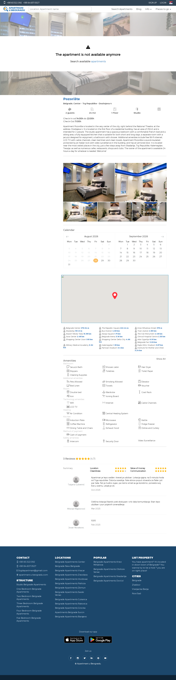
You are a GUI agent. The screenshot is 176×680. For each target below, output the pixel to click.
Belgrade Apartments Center (70, 562)
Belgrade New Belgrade (67, 566)
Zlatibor (136, 584)
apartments (98, 61)
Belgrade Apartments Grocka (70, 608)
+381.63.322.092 (14, 3)
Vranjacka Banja (140, 589)
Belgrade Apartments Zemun (70, 587)
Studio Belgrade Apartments (31, 584)
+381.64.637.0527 (31, 3)
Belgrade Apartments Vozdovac (71, 579)
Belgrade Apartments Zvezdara (71, 574)
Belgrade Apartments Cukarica (71, 599)
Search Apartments (122, 9)
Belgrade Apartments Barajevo (71, 616)
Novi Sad (136, 593)
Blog (138, 9)
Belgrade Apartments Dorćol (109, 580)
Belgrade (136, 580)
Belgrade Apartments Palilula (70, 583)
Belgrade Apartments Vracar (70, 570)
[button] (148, 9)
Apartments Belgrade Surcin (69, 612)
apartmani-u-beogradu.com (33, 574)
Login (163, 3)
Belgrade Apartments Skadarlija (110, 576)
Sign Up (153, 3)
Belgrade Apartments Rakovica (71, 603)
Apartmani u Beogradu (89, 663)
